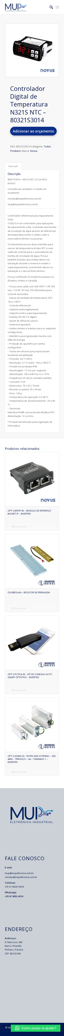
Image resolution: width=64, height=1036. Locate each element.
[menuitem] (49, 7)
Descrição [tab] (13, 166)
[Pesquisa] (49, 7)
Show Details (20, 526)
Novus (34, 151)
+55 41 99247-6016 (14, 886)
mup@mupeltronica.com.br (19, 873)
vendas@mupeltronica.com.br (21, 877)
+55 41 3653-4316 (14, 896)
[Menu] (57, 7)
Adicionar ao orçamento (33, 131)
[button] (35, 1028)
